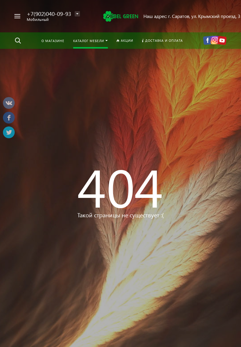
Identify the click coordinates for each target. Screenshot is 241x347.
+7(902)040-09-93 (49, 13)
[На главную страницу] (120, 16)
